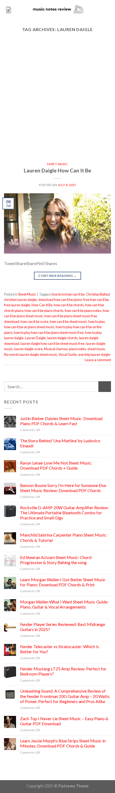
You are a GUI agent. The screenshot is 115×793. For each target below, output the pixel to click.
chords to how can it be (68, 294)
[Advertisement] (57, 102)
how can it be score (34, 321)
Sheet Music (57, 164)
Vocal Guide (68, 354)
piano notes (77, 349)
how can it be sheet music (68, 321)
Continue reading (57, 276)
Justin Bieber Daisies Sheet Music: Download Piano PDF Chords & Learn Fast (61, 421)
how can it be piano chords (44, 310)
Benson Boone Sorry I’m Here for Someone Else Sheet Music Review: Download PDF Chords (63, 488)
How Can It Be (42, 305)
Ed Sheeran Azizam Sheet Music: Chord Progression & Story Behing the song (55, 560)
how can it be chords (69, 305)
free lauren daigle (17, 305)
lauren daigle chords (62, 338)
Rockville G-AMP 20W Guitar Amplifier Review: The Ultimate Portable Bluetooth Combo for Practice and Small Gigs (64, 512)
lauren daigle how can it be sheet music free (53, 343)
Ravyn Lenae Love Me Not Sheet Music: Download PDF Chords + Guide (56, 465)
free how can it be (96, 299)
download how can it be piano (60, 299)
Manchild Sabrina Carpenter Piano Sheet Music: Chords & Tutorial (63, 537)
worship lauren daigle (94, 354)
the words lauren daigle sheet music (30, 354)
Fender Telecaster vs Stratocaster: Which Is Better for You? (59, 649)
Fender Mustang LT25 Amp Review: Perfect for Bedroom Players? (63, 671)
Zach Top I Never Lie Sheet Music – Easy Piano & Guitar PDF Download (64, 721)
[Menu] (8, 9)
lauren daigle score (28, 349)
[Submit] (104, 386)
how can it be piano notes (83, 310)
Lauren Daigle (35, 338)
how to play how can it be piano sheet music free (49, 332)
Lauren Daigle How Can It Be (57, 170)
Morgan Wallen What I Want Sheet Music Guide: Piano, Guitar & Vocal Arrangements (64, 604)
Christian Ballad (98, 294)
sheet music (96, 349)
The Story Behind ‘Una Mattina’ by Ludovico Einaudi (60, 443)
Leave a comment (98, 360)
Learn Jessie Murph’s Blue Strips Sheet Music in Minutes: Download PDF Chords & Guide (63, 743)
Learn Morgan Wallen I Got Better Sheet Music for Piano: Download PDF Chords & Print (63, 582)
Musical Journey (56, 349)
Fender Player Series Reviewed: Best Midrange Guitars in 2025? (62, 627)
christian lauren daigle (20, 299)
